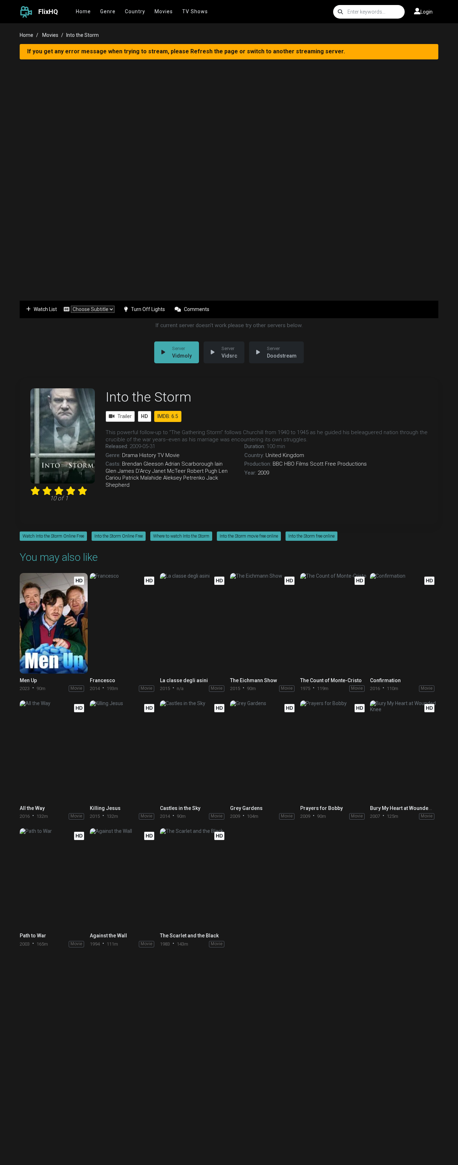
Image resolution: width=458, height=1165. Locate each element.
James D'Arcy (134, 471)
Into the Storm (148, 397)
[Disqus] (229, 1045)
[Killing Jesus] (124, 750)
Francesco (102, 680)
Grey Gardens (246, 808)
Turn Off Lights (148, 309)
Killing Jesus (105, 808)
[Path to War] (54, 878)
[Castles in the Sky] (194, 750)
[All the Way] (54, 750)
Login (426, 12)
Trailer (124, 416)
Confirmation (385, 680)
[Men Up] (54, 623)
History (147, 455)
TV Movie (168, 455)
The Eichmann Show (253, 680)
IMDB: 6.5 (167, 416)
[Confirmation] (404, 623)
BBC (278, 464)
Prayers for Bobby (321, 808)
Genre (108, 11)
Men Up (28, 680)
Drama (130, 455)
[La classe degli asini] (194, 623)
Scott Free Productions (338, 464)
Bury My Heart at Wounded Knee (407, 808)
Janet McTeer (169, 471)
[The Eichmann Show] (264, 623)
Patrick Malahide (142, 478)
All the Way (32, 808)
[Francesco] (124, 623)
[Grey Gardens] (264, 750)
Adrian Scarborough (189, 464)
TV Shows (195, 11)
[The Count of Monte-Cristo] (334, 623)
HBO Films (296, 464)
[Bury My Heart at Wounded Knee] (404, 750)
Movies (164, 11)
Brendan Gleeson (143, 464)
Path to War (33, 935)
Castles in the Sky (180, 808)
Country (135, 11)
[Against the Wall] (124, 878)
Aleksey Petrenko (184, 478)
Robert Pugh (202, 471)
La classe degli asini (184, 680)
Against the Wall (108, 935)
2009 (263, 473)
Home (83, 11)
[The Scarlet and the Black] (194, 878)
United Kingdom (284, 455)
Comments (196, 309)
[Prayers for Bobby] (334, 750)
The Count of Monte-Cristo (331, 680)
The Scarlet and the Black (189, 935)
